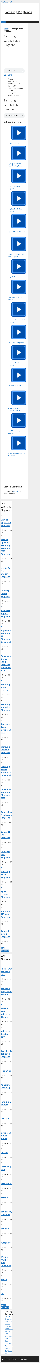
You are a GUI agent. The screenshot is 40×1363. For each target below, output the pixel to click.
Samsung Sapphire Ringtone (5, 707)
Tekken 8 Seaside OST (5, 1034)
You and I (5, 1228)
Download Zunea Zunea (6, 1136)
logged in (16, 491)
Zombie (4, 1197)
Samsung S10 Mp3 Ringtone (5, 914)
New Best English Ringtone (5, 613)
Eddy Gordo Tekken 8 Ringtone (6, 1054)
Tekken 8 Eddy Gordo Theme (6, 991)
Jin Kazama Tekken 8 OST (6, 971)
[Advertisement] (14, 58)
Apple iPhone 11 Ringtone (5, 894)
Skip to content (6, 2)
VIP (2, 1293)
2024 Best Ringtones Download (9, 1318)
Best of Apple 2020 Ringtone (6, 522)
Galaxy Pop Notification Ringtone (7, 815)
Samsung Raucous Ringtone (5, 750)
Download (8, 75)
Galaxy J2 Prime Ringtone (5, 593)
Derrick (4, 1152)
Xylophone (6, 1242)
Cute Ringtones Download (9, 1343)
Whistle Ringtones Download (9, 1350)
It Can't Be (6, 1071)
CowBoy (5, 1118)
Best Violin (6, 1183)
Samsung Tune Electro (5, 687)
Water (4, 1279)
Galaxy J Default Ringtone (5, 934)
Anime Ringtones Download (9, 1326)
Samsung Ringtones (18, 12)
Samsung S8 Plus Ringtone (5, 874)
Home (6, 29)
